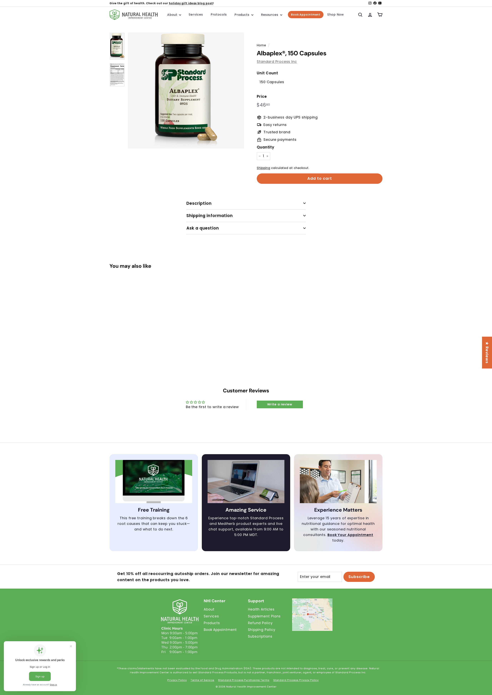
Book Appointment (305, 15)
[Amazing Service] (246, 481)
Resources (270, 14)
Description (199, 203)
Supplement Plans (264, 616)
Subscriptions (260, 636)
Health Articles (261, 609)
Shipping (263, 168)
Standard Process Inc (277, 61)
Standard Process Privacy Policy (296, 680)
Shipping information (209, 215)
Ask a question (202, 228)
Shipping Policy (261, 629)
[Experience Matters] (338, 481)
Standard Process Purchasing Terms (243, 680)
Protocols (219, 14)
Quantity (265, 147)
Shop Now (335, 14)
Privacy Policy (177, 680)
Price (262, 96)
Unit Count (267, 73)
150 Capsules (272, 82)
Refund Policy (260, 623)
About (172, 14)
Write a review (279, 404)
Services (196, 14)
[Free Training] (153, 481)
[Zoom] (186, 90)
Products (242, 14)
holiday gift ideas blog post (191, 3)
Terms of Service (202, 680)
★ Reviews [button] (487, 352)
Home (261, 45)
